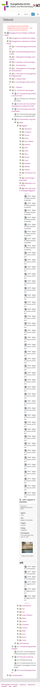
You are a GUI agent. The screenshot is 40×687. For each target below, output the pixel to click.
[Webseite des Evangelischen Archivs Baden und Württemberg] (17, 6)
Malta (24, 631)
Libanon (24, 628)
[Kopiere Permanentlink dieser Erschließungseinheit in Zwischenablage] (22, 563)
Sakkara (27, 170)
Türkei (24, 640)
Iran (23, 612)
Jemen (24, 621)
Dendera (27, 145)
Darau (27, 138)
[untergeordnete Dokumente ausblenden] (5, 33)
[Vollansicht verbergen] (20, 500)
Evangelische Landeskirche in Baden (24, 38)
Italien (24, 618)
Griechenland (26, 606)
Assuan (27, 135)
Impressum (23, 684)
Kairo (26, 154)
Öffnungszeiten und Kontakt (9, 684)
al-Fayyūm (28, 132)
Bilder (21, 123)
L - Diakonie (18, 87)
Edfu (26, 148)
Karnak (27, 157)
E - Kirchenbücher (20, 65)
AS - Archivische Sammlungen (24, 90)
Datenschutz (31, 684)
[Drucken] (20, 563)
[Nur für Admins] (19, 14)
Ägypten (24, 126)
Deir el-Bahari (29, 141)
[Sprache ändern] (33, 14)
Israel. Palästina (27, 615)
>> (28, 194)
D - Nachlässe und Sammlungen (24, 62)
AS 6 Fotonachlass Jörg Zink (26, 119)
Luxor (26, 160)
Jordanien (25, 625)
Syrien (24, 637)
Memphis (28, 163)
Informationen (24, 643)
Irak (23, 609)
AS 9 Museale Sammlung (25, 657)
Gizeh (26, 151)
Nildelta (27, 167)
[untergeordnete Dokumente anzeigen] (7, 38)
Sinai (23, 634)
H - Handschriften (20, 79)
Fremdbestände (17, 675)
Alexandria (28, 129)
